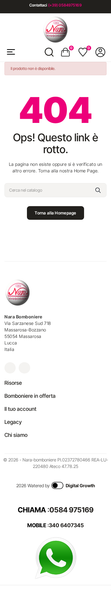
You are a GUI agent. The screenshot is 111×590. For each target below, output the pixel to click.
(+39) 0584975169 (65, 5)
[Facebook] (24, 367)
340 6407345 (66, 525)
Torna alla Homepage (55, 212)
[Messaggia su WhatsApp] (55, 557)
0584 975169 (71, 510)
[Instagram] (10, 367)
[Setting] (100, 52)
